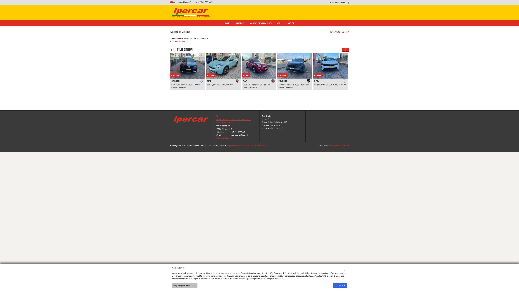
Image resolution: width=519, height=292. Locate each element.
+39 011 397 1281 (204, 2)
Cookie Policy (261, 146)
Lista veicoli (240, 23)
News (279, 23)
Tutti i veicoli (342, 32)
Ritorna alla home (177, 41)
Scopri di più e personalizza (184, 286)
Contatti (290, 23)
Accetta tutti (340, 286)
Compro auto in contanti (261, 23)
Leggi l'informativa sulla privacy (240, 146)
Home (227, 23)
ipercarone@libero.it (182, 2)
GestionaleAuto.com (340, 146)
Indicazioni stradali (224, 138)
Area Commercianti (338, 2)
